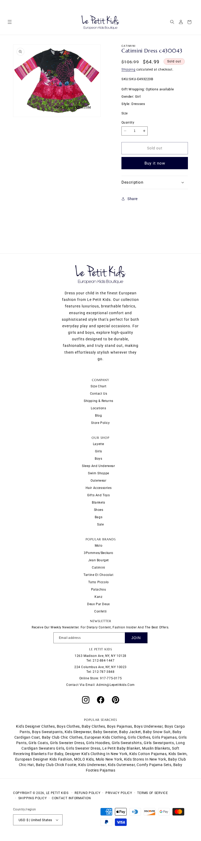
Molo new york (109, 759)
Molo (98, 545)
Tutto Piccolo (98, 582)
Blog (98, 415)
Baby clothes (93, 726)
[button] (9, 22)
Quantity (127, 122)
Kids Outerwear (121, 765)
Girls (98, 451)
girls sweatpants (159, 743)
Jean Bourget (98, 560)
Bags (98, 517)
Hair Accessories (99, 488)
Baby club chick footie (56, 765)
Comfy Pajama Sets (154, 765)
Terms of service (152, 793)
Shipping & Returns (98, 401)
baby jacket (130, 732)
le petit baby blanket (121, 748)
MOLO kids (84, 759)
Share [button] (132, 199)
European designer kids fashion (43, 759)
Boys (98, 458)
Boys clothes (68, 726)
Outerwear (98, 480)
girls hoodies (98, 743)
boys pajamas (119, 726)
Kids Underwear (92, 765)
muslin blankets (156, 748)
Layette (98, 444)
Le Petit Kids (57, 793)
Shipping (128, 69)
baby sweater (105, 732)
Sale (100, 524)
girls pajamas (164, 737)
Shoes (98, 510)
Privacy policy (118, 793)
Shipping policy (32, 798)
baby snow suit (156, 732)
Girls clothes (139, 737)
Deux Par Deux (98, 604)
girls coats (38, 743)
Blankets (98, 502)
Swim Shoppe (98, 473)
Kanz (98, 597)
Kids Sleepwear (78, 732)
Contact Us (98, 393)
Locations (98, 408)
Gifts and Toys (98, 495)
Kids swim (178, 754)
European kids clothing (105, 737)
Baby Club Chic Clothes (62, 737)
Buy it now (154, 163)
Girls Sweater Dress (83, 748)
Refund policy (87, 793)
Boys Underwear (148, 726)
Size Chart (99, 386)
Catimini (98, 567)
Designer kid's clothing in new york (96, 754)
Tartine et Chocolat (98, 575)
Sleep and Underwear (98, 466)
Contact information (71, 798)
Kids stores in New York (145, 759)
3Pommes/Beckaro (98, 553)
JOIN (136, 638)
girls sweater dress (67, 743)
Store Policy (100, 423)
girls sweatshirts (127, 743)
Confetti (100, 611)
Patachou (98, 589)
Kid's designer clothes (35, 726)
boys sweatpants (47, 732)
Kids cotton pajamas (147, 754)
